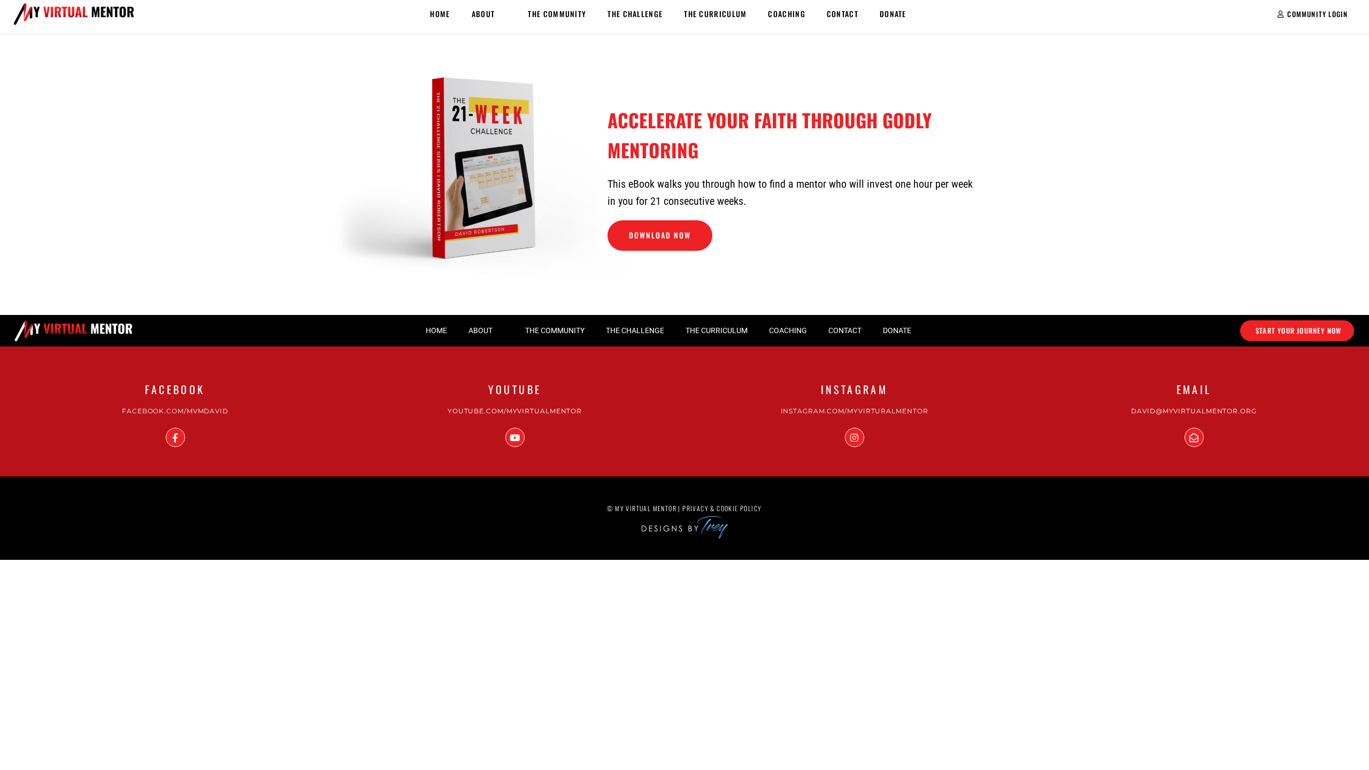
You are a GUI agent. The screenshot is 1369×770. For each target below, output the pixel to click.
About (483, 13)
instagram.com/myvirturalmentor (854, 411)
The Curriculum (715, 13)
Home (440, 13)
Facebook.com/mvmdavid (175, 411)
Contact (842, 13)
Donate (893, 13)
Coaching (786, 13)
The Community (557, 13)
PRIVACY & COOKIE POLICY (722, 508)
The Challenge (635, 13)
